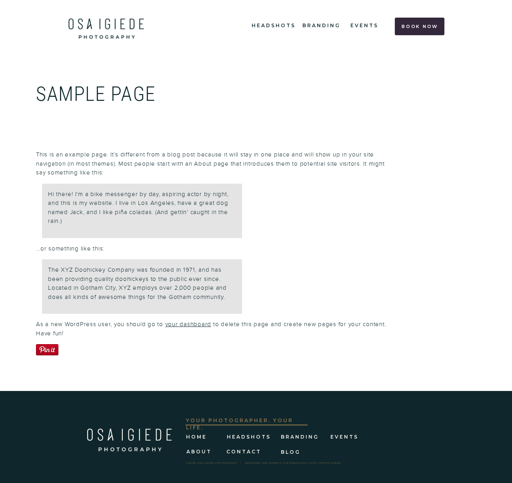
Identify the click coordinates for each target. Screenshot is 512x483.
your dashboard (188, 324)
